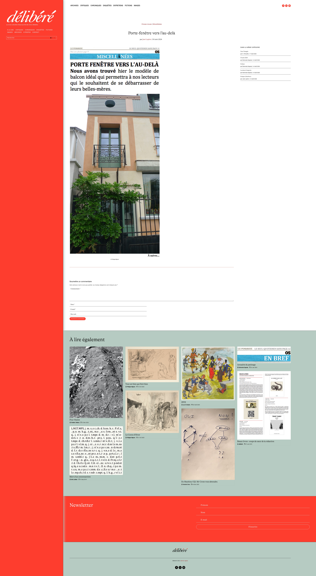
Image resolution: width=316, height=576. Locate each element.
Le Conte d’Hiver (132, 435)
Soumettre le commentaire (77, 318)
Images (10, 32)
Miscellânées (157, 24)
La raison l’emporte (245, 70)
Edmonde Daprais (247, 60)
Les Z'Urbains (186, 405)
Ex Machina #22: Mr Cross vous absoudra (199, 482)
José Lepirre (147, 39)
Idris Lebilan (74, 479)
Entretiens (118, 6)
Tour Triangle (244, 51)
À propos (27, 32)
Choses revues (147, 24)
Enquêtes (40, 30)
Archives (18, 32)
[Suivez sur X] (286, 5)
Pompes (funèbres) (245, 76)
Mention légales (184, 560)
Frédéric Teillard (75, 422)
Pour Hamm (75, 420)
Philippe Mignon (131, 386)
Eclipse (242, 64)
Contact (35, 32)
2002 (183, 402)
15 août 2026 (244, 57)
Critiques (19, 30)
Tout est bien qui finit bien (136, 384)
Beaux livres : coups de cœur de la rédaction (255, 441)
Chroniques (30, 30)
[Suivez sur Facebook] (283, 5)
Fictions (49, 30)
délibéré (241, 444)
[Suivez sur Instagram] (289, 5)
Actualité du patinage (246, 365)
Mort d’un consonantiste (80, 477)
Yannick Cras (186, 484)
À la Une (10, 30)
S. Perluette (245, 54)
